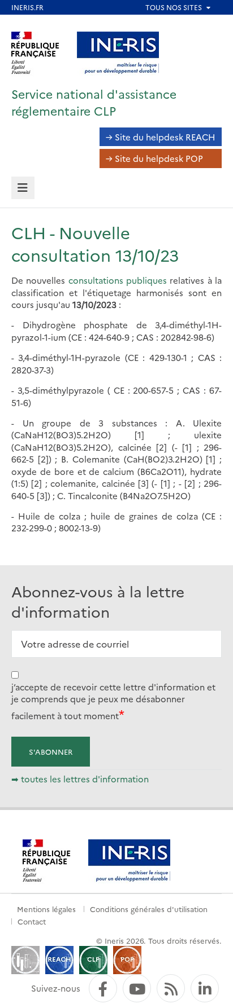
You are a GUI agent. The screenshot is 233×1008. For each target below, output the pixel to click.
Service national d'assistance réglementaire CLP (93, 101)
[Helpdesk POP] (127, 959)
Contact (32, 921)
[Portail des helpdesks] (25, 959)
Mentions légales (46, 909)
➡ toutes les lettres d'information (80, 779)
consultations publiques (117, 280)
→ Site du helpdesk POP (154, 158)
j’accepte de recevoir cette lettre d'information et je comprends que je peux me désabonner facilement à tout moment (113, 701)
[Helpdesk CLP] (93, 959)
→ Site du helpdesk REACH (160, 137)
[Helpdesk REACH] (59, 959)
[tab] (22, 188)
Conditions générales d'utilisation (149, 909)
